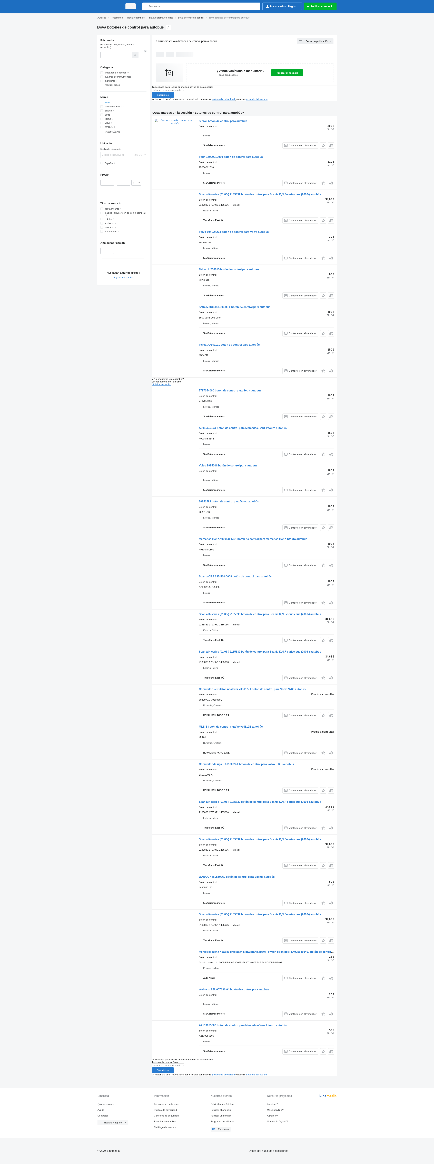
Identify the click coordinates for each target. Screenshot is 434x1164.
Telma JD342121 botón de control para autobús (229, 344)
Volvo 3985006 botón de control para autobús (228, 465)
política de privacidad (223, 99)
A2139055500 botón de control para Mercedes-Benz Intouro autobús (243, 1025)
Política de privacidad (165, 1110)
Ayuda (100, 1110)
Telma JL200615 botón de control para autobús (229, 269)
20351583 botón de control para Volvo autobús (229, 501)
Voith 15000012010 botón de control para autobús (231, 156)
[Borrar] (145, 51)
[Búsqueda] (146, 6)
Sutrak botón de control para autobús (223, 121)
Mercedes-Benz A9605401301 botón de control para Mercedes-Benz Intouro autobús (253, 539)
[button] (323, 145)
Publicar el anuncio (287, 72)
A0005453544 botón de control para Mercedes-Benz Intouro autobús (243, 428)
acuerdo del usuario (257, 99)
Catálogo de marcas (165, 1127)
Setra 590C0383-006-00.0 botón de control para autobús (234, 307)
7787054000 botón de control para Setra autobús (230, 390)
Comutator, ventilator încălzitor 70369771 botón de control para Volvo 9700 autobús (252, 689)
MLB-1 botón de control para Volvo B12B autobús (231, 726)
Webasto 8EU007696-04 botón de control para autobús (234, 989)
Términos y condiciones (166, 1104)
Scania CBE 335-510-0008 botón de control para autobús (235, 576)
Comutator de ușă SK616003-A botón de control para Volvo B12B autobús (246, 764)
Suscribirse (163, 94)
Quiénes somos (105, 1104)
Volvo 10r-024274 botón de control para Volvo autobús (234, 231)
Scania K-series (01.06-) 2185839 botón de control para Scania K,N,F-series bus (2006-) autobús (260, 194)
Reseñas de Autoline (165, 1121)
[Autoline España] (109, 6)
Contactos (102, 1115)
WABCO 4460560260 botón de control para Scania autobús (237, 876)
